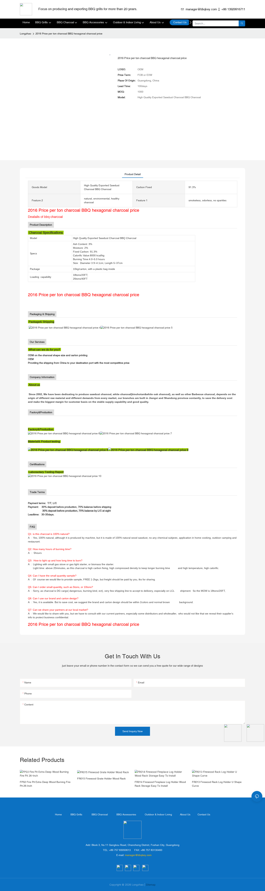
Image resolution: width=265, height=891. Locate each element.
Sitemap (151, 884)
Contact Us (204, 814)
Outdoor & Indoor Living (158, 814)
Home (58, 814)
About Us (185, 814)
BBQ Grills (76, 814)
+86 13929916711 (233, 9)
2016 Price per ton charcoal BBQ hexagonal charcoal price (69, 33)
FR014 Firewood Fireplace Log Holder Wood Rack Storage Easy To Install (160, 784)
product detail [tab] (133, 174)
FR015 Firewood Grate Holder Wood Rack (101, 778)
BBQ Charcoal (100, 814)
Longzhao (25, 33)
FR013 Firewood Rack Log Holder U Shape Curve (217, 784)
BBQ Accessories (126, 814)
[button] (190, 22)
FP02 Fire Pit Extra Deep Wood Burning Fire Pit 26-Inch (45, 784)
